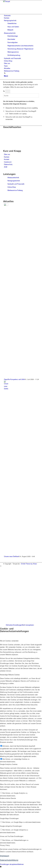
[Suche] (4, 73)
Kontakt (6, 159)
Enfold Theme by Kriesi (29, 564)
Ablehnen (20, 864)
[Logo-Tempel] (20, 1)
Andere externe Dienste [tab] (8, 798)
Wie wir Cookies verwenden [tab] (9, 641)
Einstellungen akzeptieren (8, 864)
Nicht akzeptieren (28, 625)
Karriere (6, 157)
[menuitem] (21, 15)
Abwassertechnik (13, 177)
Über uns (7, 154)
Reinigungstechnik (13, 180)
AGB (5, 167)
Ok (7, 625)
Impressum (8, 162)
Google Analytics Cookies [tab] (9, 764)
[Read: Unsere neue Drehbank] (6, 388)
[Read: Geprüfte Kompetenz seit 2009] (6, 205)
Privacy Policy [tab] (5, 845)
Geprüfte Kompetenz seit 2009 (14, 379)
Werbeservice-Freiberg (15, 190)
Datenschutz (8, 164)
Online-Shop (11, 187)
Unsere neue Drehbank (11, 556)
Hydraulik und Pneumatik (15, 184)
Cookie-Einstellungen (15, 625)
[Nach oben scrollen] (1, 566)
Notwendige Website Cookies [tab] (10, 674)
